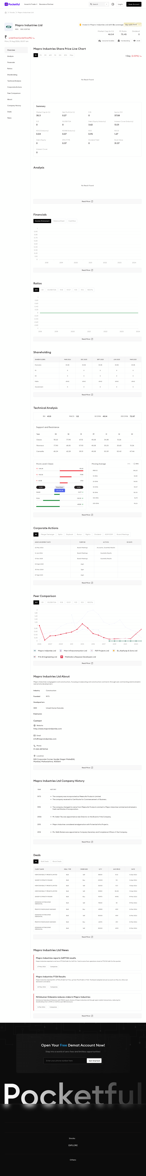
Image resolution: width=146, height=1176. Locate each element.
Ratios (9, 69)
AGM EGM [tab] (109, 534)
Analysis (10, 56)
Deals (9, 112)
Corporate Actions (14, 87)
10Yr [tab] (65, 55)
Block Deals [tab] (57, 861)
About (9, 99)
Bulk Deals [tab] (45, 861)
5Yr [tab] (60, 55)
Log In (120, 4)
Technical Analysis (14, 81)
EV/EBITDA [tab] (51, 290)
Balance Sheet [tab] (59, 221)
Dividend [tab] (97, 534)
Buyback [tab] (69, 534)
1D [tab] (36, 55)
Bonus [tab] (79, 534)
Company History (14, 106)
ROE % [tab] (90, 290)
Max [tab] (71, 55)
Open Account (133, 4)
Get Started (94, 1060)
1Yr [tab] (55, 55)
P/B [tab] (61, 290)
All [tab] (36, 534)
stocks (12, 12)
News (9, 118)
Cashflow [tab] (72, 221)
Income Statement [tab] (42, 221)
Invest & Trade (30, 4)
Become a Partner (46, 4)
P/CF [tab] (69, 290)
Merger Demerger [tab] (47, 534)
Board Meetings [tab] (123, 534)
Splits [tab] (60, 534)
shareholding (12, 75)
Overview (11, 50)
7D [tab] (40, 55)
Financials (11, 62)
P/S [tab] (82, 290)
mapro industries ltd (26, 12)
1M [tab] (45, 55)
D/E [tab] (36, 290)
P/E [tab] (75, 290)
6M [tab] (50, 55)
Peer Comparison (14, 93)
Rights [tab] (88, 534)
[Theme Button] (112, 4)
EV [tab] (43, 290)
